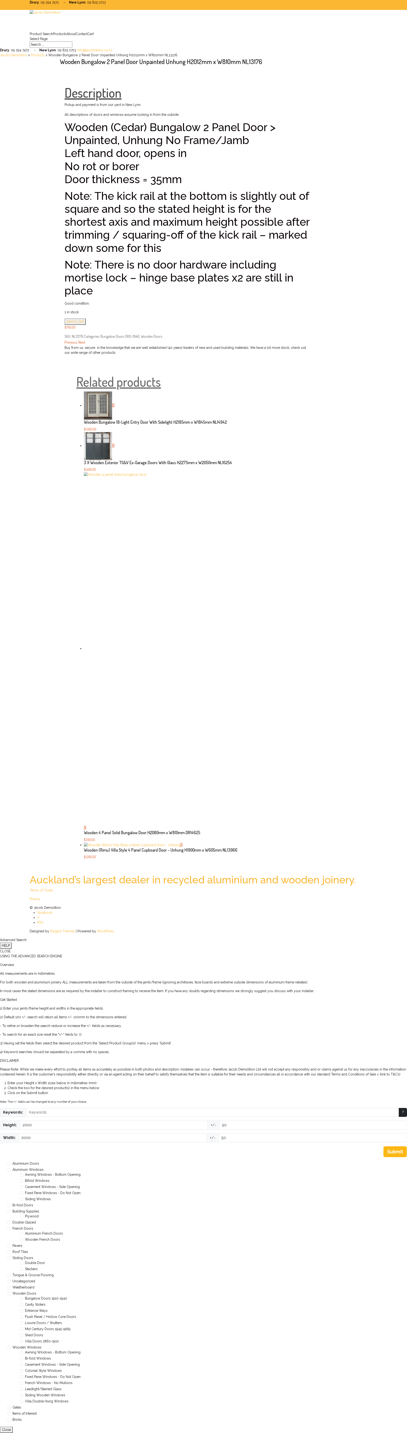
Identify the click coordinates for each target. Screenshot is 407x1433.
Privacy (35, 899)
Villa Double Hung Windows (47, 1401)
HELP (6, 945)
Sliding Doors (22, 1258)
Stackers (31, 1269)
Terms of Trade (41, 890)
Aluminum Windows (28, 1169)
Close (6, 1430)
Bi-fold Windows (38, 1358)
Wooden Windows (26, 1347)
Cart (91, 34)
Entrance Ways (36, 1310)
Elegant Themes (62, 931)
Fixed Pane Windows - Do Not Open (53, 1193)
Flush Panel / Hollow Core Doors (50, 1317)
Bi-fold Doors (22, 1205)
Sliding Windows (38, 1199)
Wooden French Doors (42, 1239)
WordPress (105, 931)
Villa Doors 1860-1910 (42, 1341)
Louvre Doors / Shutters (43, 1323)
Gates (16, 1407)
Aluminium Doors (25, 1163)
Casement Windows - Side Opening (52, 1187)
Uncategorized (23, 1281)
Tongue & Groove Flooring (33, 1275)
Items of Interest (24, 1413)
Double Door (35, 1263)
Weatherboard (23, 1287)
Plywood (32, 1216)
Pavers (17, 1246)
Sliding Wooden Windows (45, 1395)
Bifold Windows (37, 1181)
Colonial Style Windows (43, 1371)
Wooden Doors (151, 336)
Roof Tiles (20, 1252)
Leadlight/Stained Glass (43, 1389)
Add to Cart (75, 321)
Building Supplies (25, 1211)
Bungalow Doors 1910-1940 (120, 336)
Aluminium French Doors (44, 1233)
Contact (82, 34)
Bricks (17, 1419)
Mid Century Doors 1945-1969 (47, 1329)
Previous (71, 342)
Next (81, 342)
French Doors (22, 1228)
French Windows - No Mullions (49, 1383)
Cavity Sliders (35, 1304)
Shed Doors (34, 1335)
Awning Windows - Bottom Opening (53, 1174)
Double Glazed (24, 1222)
